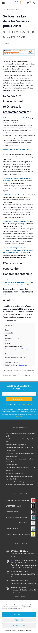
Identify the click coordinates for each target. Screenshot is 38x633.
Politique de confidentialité (24, 630)
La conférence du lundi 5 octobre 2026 (24, 583)
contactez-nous (26, 404)
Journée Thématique (22, 349)
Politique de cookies (10, 630)
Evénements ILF (10, 349)
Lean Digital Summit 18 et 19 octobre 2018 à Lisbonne (29, 373)
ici (14, 320)
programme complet (16, 112)
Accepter (19, 614)
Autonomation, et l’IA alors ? (15, 473)
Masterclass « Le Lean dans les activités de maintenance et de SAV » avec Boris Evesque (12, 373)
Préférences (19, 626)
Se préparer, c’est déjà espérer (16, 444)
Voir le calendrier (20, 597)
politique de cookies (16, 608)
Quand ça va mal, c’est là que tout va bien (19, 459)
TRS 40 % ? (10, 462)
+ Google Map (22, 365)
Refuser (19, 620)
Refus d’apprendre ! (12, 465)
